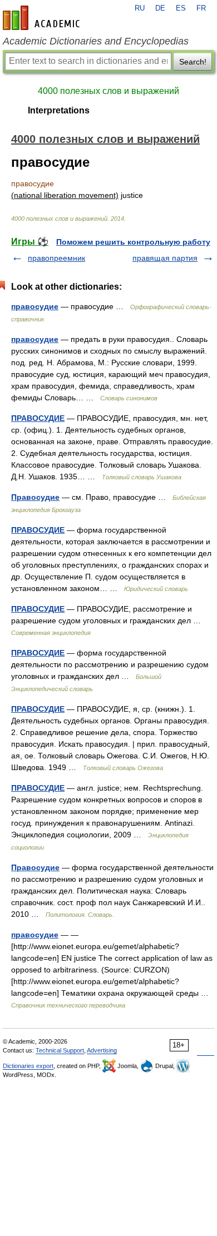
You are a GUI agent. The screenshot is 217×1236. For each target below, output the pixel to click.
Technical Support (60, 1050)
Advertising (102, 1050)
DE (160, 8)
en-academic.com (43, 18)
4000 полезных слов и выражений (108, 91)
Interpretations (59, 110)
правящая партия (165, 258)
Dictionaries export (28, 1066)
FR (201, 8)
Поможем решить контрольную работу (133, 241)
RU (140, 8)
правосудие (34, 306)
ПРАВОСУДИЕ (38, 418)
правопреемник (56, 258)
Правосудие (35, 497)
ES (181, 8)
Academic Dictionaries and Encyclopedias (96, 41)
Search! (192, 61)
